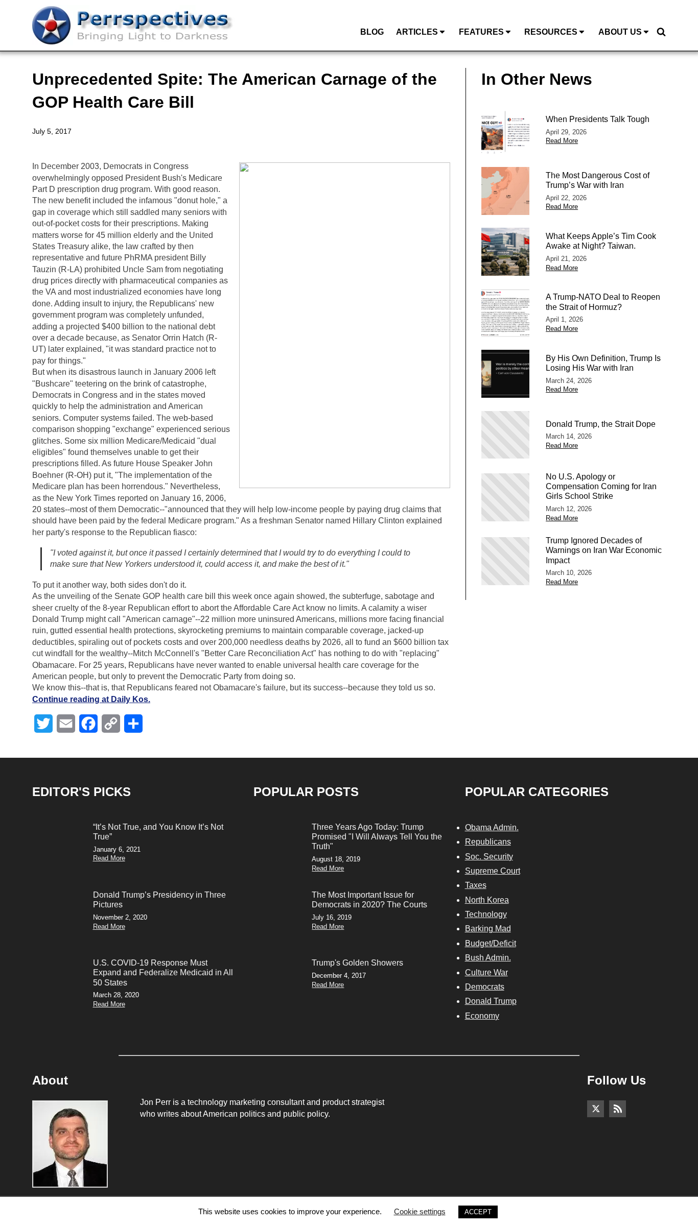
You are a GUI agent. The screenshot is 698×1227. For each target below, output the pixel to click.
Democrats (484, 986)
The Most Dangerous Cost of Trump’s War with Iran (597, 180)
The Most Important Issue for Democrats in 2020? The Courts (369, 900)
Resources (550, 32)
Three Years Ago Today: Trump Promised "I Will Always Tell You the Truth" (377, 837)
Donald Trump (491, 1001)
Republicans (488, 841)
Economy (482, 1016)
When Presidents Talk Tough (597, 119)
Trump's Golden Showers (357, 962)
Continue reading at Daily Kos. (91, 699)
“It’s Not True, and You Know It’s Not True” (158, 832)
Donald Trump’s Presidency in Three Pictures (159, 900)
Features (481, 32)
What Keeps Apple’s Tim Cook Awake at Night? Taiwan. (601, 241)
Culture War (486, 972)
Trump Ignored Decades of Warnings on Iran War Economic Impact (604, 550)
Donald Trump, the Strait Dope (601, 424)
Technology (486, 914)
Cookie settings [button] (420, 1211)
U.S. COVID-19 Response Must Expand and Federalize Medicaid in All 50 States (163, 972)
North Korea (487, 900)
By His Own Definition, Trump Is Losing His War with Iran (603, 363)
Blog (372, 32)
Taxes (475, 885)
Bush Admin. (488, 957)
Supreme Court (492, 871)
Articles (417, 32)
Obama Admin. (492, 827)
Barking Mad (488, 928)
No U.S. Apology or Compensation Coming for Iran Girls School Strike (601, 486)
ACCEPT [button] (478, 1212)
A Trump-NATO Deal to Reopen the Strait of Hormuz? (603, 302)
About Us (620, 32)
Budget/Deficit (490, 943)
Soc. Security (489, 856)
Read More (562, 141)
